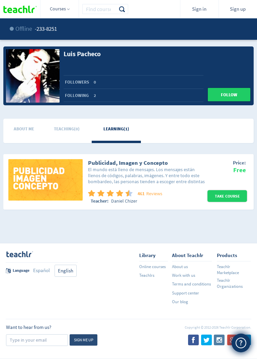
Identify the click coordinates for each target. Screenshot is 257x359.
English (65, 270)
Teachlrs (146, 275)
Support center (185, 293)
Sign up (238, 9)
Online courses (152, 266)
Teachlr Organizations (230, 283)
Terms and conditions (191, 284)
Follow (229, 95)
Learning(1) (116, 129)
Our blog (180, 302)
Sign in (199, 9)
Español (41, 270)
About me (24, 129)
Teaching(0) (67, 129)
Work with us (183, 275)
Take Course (227, 196)
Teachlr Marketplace (228, 269)
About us (180, 266)
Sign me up (83, 339)
